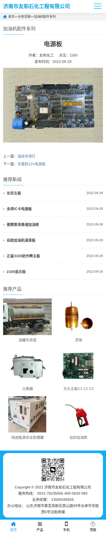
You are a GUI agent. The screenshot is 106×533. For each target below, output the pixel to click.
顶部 (93, 530)
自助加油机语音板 (21, 240)
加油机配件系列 (45, 17)
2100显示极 (16, 272)
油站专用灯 (26, 156)
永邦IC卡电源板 (19, 209)
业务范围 (24, 17)
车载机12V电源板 (31, 164)
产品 (40, 530)
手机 (66, 530)
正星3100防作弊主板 (23, 256)
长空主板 (14, 193)
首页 (11, 17)
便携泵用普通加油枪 (23, 224)
